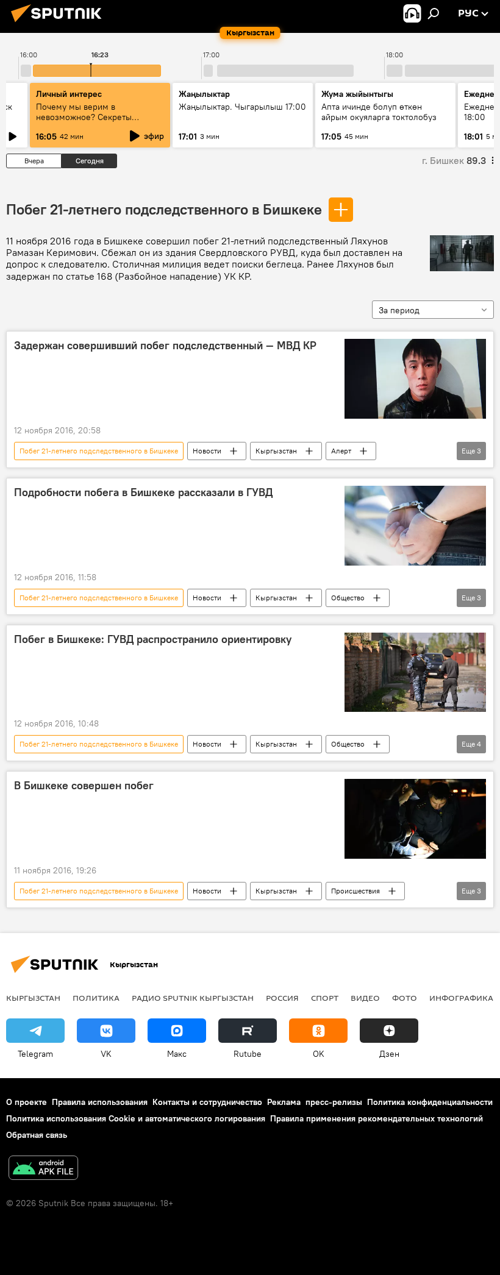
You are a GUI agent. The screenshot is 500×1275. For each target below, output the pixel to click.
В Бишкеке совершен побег (84, 785)
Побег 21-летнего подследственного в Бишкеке (164, 209)
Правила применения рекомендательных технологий (376, 1118)
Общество (348, 597)
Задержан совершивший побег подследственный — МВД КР (165, 345)
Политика (96, 997)
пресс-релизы (333, 1101)
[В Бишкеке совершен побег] (415, 819)
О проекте (26, 1101)
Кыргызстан (276, 450)
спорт (324, 997)
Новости (207, 450)
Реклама (284, 1101)
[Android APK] (43, 1169)
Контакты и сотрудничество (207, 1101)
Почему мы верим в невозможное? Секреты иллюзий (84, 117)
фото (404, 997)
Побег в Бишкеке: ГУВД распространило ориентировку (152, 639)
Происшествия (355, 890)
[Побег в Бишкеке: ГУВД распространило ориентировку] (415, 672)
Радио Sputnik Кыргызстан (193, 997)
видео (365, 997)
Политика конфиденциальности (430, 1101)
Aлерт (341, 450)
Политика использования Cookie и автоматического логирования (135, 1118)
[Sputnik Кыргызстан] (59, 23)
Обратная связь (36, 1134)
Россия (282, 997)
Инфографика (461, 997)
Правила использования (100, 1101)
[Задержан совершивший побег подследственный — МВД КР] (415, 379)
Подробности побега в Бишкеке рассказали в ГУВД (143, 492)
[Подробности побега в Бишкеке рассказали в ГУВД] (415, 526)
